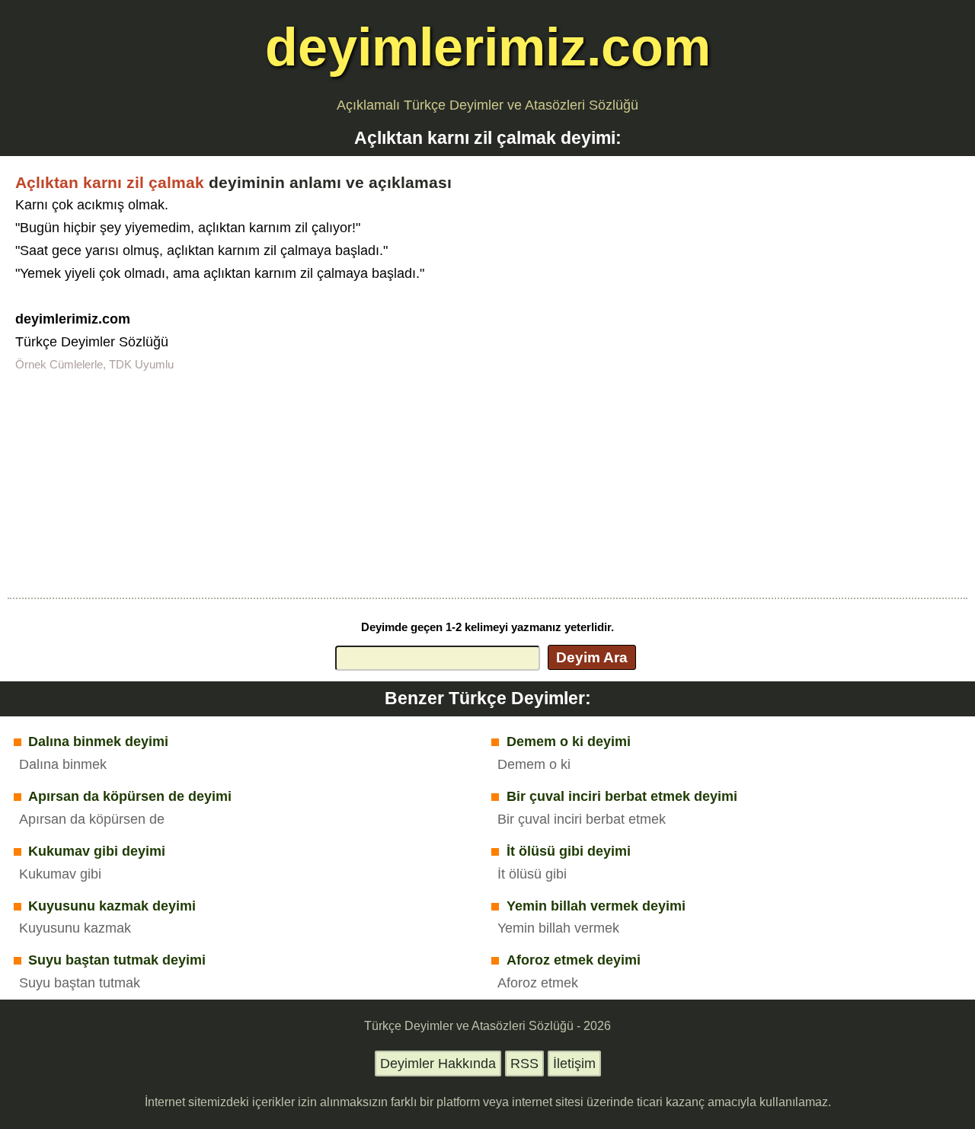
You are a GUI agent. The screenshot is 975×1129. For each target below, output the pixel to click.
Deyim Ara (592, 657)
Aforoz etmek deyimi (574, 960)
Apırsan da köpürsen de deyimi (130, 796)
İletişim (574, 1063)
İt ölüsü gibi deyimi (569, 851)
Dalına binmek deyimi (98, 741)
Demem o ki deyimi (569, 741)
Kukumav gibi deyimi (96, 851)
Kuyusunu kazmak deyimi (112, 906)
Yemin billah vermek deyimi (596, 906)
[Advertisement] (487, 483)
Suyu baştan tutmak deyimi (117, 960)
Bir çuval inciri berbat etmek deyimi (622, 796)
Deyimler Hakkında (438, 1063)
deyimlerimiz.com (488, 47)
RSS (524, 1063)
